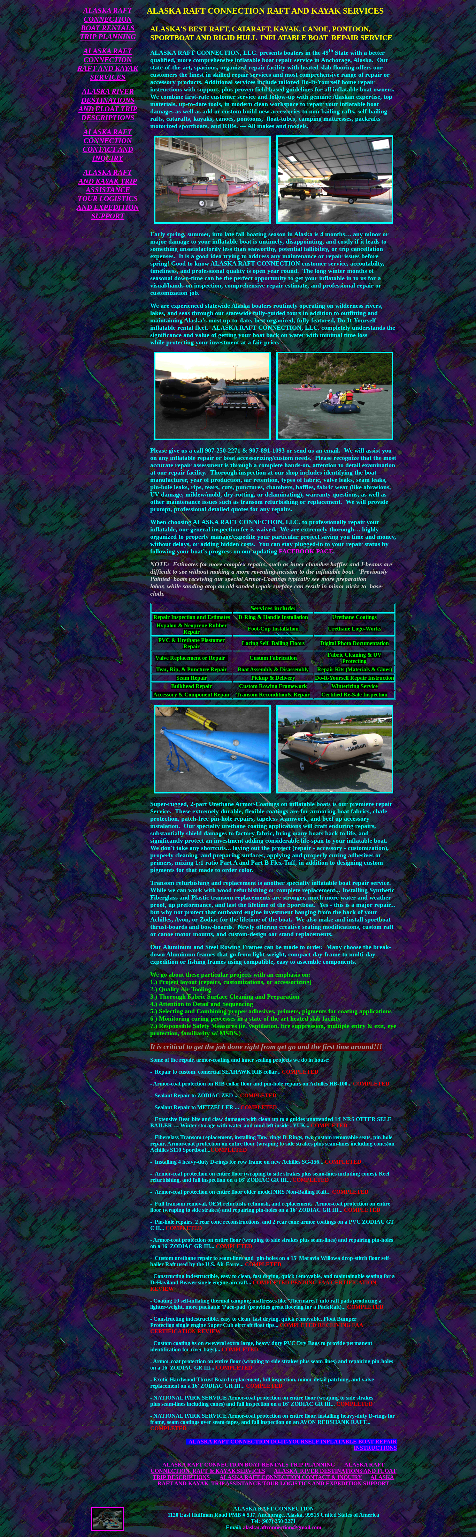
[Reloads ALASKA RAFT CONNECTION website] (107, 1529)
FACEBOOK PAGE (306, 551)
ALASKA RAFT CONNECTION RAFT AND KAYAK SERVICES (107, 64)
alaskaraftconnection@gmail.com (282, 1527)
